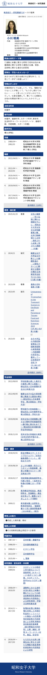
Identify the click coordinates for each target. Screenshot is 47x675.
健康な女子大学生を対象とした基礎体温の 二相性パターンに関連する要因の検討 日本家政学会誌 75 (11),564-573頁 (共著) (36, 266)
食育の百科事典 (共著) (35, 285)
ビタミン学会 (28, 549)
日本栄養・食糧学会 (31, 539)
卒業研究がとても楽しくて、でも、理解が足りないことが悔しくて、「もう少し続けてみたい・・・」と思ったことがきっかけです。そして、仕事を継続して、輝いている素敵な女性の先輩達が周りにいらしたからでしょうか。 (23, 94)
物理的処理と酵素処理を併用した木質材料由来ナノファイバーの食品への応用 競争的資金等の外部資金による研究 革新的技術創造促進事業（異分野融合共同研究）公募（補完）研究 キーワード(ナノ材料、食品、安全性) (32, 621)
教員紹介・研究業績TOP (14, 12)
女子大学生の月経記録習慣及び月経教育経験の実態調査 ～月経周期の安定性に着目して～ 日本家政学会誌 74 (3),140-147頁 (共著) (35, 353)
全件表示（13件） (35, 205)
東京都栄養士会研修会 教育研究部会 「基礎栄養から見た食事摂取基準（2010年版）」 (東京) (31, 507)
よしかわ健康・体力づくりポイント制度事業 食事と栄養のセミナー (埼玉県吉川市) (31, 469)
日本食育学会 (28, 553)
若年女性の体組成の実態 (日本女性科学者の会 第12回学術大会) (31, 437)
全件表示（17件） (35, 444)
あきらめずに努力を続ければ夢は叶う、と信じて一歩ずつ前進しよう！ (22, 77)
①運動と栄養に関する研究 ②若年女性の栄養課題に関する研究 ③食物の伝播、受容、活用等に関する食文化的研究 (22, 65)
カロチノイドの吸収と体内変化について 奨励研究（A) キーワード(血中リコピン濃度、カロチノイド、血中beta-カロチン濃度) (32, 575)
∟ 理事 (26, 558)
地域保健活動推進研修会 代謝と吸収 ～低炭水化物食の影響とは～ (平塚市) (32, 482)
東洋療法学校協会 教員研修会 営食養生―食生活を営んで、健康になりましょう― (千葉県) (31, 494)
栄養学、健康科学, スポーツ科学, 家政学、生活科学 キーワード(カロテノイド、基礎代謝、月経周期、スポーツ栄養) (22, 121)
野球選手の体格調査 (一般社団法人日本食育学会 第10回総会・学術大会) (32, 412)
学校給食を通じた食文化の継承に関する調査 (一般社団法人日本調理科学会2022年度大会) (31, 385)
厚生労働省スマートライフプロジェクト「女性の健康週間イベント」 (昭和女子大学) (31, 457)
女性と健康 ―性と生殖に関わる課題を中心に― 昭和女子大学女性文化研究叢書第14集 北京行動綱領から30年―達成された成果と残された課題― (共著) (35, 231)
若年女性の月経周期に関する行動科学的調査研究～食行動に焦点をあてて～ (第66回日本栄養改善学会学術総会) (31, 424)
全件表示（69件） (35, 372)
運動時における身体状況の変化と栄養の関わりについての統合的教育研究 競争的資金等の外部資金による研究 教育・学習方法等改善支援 (31, 595)
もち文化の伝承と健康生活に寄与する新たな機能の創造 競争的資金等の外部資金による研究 (31, 644)
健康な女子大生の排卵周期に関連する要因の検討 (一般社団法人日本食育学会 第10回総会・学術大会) (31, 399)
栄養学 (7, 110)
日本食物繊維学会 (30, 544)
